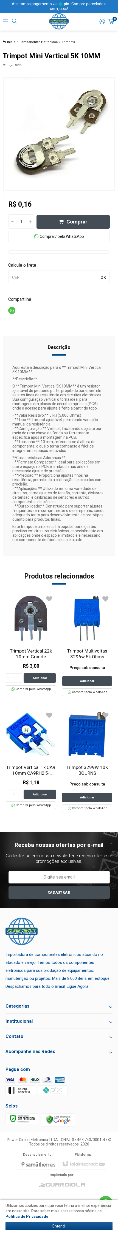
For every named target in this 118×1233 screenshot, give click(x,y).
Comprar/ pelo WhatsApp (62, 236)
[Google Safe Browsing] (58, 1119)
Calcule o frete (22, 265)
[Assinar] (59, 892)
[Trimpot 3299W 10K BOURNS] (87, 761)
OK (103, 277)
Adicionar (40, 678)
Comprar (76, 222)
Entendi (59, 1226)
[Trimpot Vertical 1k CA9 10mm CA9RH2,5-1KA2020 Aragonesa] (30, 759)
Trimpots (68, 42)
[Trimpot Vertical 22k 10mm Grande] (30, 643)
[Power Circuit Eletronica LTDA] (59, 21)
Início (11, 42)
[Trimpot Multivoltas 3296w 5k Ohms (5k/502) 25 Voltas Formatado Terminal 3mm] (87, 644)
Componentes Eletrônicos (38, 42)
